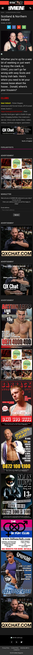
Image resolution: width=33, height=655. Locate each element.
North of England (27, 141)
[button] (30, 8)
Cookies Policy (15, 648)
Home (2, 12)
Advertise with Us (24, 648)
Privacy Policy (5, 648)
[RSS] (16, 642)
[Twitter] (21, 642)
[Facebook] (11, 642)
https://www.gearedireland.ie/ (11, 111)
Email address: (5, 207)
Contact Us (16, 650)
